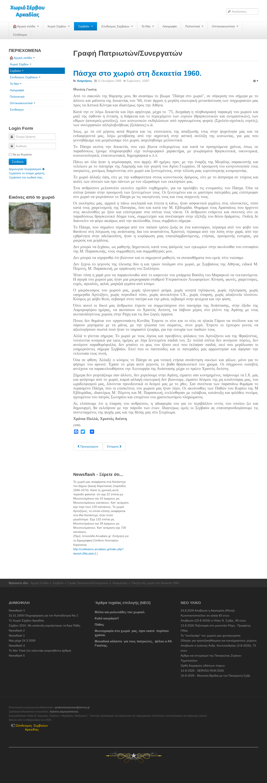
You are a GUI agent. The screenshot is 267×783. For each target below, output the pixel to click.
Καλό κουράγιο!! (107, 618)
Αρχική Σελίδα (39, 583)
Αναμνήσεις (119, 583)
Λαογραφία (169, 26)
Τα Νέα (146, 26)
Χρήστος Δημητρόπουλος (64, 711)
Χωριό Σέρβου (57, 26)
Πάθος (99, 624)
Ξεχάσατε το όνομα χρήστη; (27, 173)
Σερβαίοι (84, 26)
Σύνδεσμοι (20, 34)
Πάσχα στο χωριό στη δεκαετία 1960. (137, 73)
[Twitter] (83, 432)
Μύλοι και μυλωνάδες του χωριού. (120, 612)
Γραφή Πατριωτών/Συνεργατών (88, 583)
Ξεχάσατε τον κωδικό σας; (26, 177)
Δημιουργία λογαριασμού (25, 169)
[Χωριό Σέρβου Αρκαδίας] (30, 11)
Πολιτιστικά (193, 26)
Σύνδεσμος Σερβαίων (115, 26)
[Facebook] (76, 432)
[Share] (92, 432)
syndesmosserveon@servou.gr (72, 707)
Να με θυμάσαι (22, 154)
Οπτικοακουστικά (224, 26)
